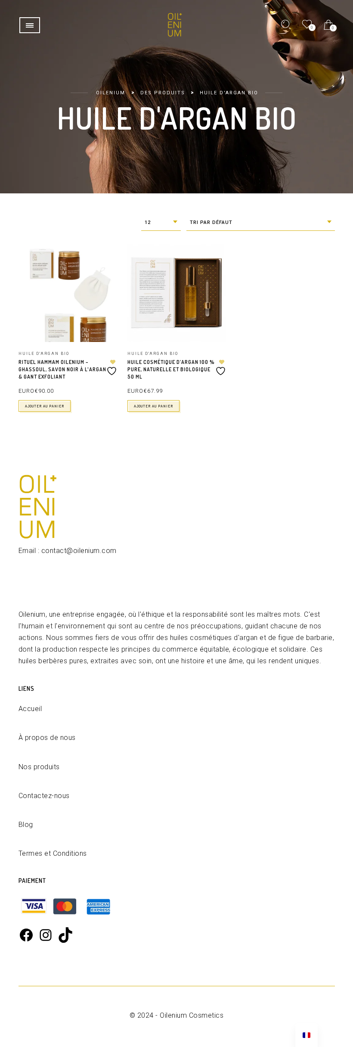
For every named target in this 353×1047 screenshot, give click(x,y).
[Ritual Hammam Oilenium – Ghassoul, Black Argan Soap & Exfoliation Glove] (68, 293)
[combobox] (161, 223)
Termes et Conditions (53, 853)
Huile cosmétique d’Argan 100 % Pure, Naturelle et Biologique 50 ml (171, 369)
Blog (26, 824)
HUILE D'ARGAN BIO (44, 353)
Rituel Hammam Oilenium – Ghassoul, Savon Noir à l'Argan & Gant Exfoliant (62, 369)
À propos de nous (47, 737)
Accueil (30, 709)
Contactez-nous (44, 796)
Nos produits (39, 767)
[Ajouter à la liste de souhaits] (112, 367)
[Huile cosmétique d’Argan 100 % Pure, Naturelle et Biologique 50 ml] (176, 293)
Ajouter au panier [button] (44, 406)
